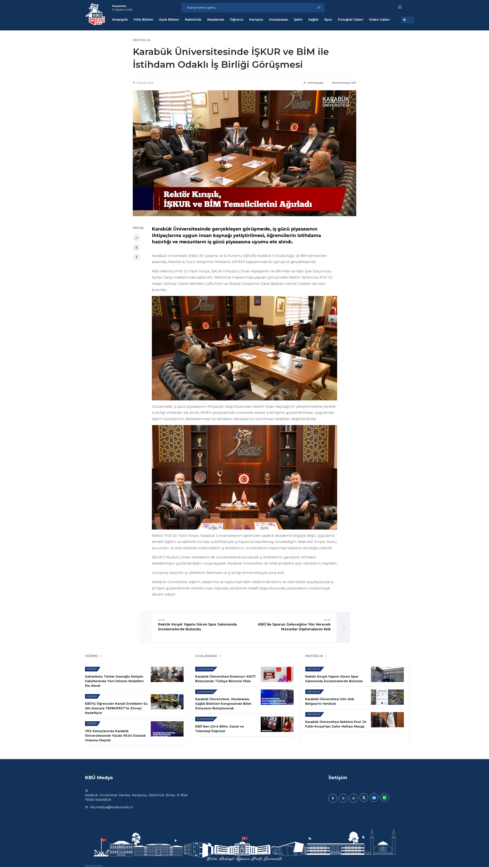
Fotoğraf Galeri (350, 19)
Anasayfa (120, 19)
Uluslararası (278, 19)
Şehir (298, 19)
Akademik (215, 19)
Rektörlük (193, 19)
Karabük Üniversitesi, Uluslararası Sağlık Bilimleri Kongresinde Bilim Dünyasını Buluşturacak (223, 703)
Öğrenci (236, 19)
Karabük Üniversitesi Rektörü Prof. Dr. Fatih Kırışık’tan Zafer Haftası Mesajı (336, 724)
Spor (328, 19)
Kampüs (256, 19)
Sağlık (313, 19)
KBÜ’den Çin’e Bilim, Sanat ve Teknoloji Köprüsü (219, 729)
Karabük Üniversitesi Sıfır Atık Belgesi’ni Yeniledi (329, 701)
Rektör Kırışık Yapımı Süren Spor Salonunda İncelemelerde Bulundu (334, 679)
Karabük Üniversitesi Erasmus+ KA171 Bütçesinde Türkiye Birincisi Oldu (225, 679)
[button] (397, 7)
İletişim (338, 777)
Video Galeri (379, 19)
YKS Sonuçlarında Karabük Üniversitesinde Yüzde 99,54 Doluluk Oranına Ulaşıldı (115, 735)
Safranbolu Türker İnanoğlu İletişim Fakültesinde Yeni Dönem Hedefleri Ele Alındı (114, 681)
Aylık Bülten (169, 19)
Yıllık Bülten (143, 19)
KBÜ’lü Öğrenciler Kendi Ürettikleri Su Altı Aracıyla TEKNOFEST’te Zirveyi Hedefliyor (116, 708)
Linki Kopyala (315, 82)
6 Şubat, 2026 (144, 82)
